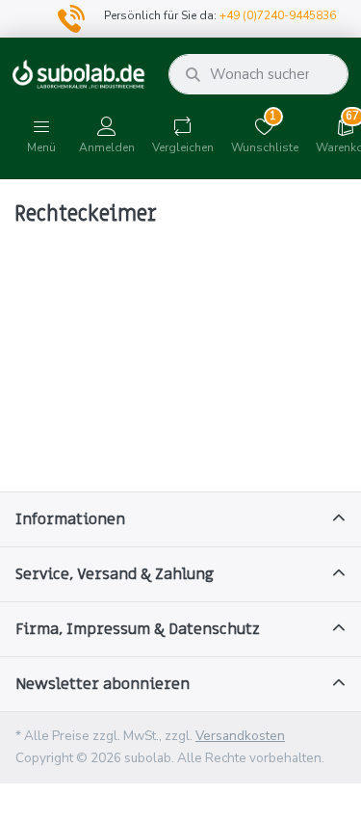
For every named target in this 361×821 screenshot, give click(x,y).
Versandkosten (240, 736)
